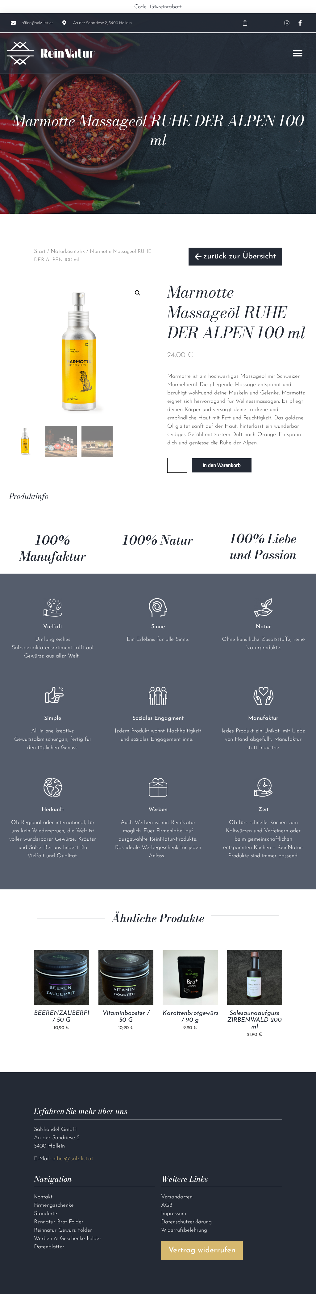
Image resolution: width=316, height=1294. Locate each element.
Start (40, 251)
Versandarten (177, 1197)
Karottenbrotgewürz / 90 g (190, 1016)
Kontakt (43, 1197)
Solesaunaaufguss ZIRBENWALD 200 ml (254, 1020)
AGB (167, 1205)
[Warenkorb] (245, 23)
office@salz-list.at (72, 1159)
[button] (298, 53)
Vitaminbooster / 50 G (125, 1016)
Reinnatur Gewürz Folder (63, 1230)
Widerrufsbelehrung (184, 1230)
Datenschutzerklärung (186, 1222)
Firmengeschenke (54, 1205)
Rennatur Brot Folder (58, 1222)
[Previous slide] (41, 994)
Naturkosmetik (68, 251)
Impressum (173, 1214)
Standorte (45, 1214)
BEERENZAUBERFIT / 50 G (61, 1016)
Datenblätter (49, 1247)
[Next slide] (274, 994)
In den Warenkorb (222, 465)
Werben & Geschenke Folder (67, 1239)
